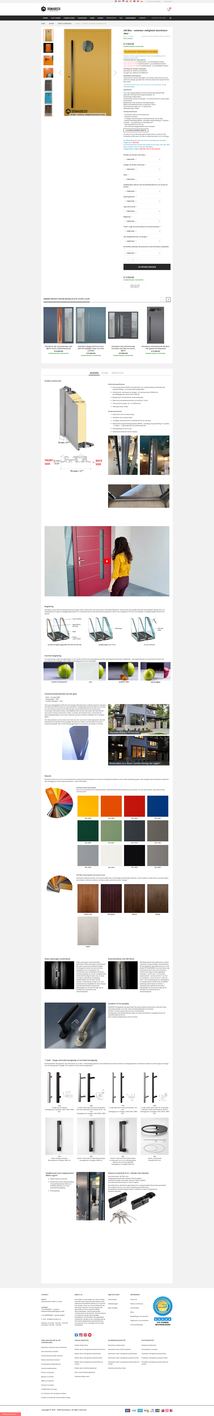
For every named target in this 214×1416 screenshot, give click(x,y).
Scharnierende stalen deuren (52, 1356)
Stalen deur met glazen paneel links (88, 1354)
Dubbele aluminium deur (117, 1368)
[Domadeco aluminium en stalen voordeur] (50, 9)
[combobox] (161, 18)
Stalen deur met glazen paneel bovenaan (90, 1349)
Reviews (105, 373)
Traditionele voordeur (49, 1389)
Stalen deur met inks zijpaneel (85, 1368)
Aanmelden (112, 1299)
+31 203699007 (46, 1309)
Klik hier (136, 142)
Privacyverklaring (136, 1325)
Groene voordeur (47, 1385)
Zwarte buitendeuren (49, 1368)
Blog (132, 1312)
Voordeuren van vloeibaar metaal (53, 1393)
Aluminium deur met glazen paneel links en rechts (123, 1363)
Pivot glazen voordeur (149, 1349)
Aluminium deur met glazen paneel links (122, 1354)
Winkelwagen (113, 1304)
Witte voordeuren (47, 1381)
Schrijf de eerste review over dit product (156, 36)
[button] (60, 72)
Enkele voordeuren (64, 24)
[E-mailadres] (124, 293)
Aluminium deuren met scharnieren (54, 1347)
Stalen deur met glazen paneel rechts (88, 1358)
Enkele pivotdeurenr (149, 1345)
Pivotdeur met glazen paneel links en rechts (155, 1363)
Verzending (134, 1308)
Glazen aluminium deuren (50, 1360)
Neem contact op (136, 1304)
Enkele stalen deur (81, 1345)
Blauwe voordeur (47, 1377)
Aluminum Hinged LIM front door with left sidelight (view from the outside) (91, 348)
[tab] (94, 373)
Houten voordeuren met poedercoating (55, 1397)
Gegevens (94, 373)
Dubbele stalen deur (82, 1376)
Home (43, 24)
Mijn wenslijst (112, 1308)
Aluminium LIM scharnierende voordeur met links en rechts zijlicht (123, 348)
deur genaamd (130, 62)
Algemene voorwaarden (139, 1320)
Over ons (133, 1299)
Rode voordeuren (47, 1372)
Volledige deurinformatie (135, 130)
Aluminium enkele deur (116, 1345)
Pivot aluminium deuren (49, 1351)
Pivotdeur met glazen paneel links (154, 1354)
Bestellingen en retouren (139, 1316)
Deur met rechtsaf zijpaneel (85, 1372)
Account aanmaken (153, 1)
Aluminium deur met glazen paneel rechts (123, 1358)
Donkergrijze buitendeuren (51, 1364)
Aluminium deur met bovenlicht (119, 1349)
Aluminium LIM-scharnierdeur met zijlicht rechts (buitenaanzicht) (58, 347)
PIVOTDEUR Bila (129, 87)
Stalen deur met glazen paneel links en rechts (89, 1363)
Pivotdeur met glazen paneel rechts (155, 1358)
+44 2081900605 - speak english (53, 1315)
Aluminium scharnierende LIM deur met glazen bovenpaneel (155, 347)
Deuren (51, 24)
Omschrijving (117, 373)
